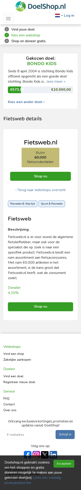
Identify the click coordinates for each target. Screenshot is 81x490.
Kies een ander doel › (26, 102)
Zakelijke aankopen (17, 360)
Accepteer (63, 463)
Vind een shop (13, 354)
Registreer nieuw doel (19, 382)
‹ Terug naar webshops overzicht (41, 190)
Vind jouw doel (23, 29)
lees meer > (56, 81)
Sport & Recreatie (52, 203)
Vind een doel (13, 376)
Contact (9, 404)
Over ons (9, 410)
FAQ (6, 398)
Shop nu (40, 176)
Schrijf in (65, 434)
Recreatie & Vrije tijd (22, 203)
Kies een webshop (25, 35)
